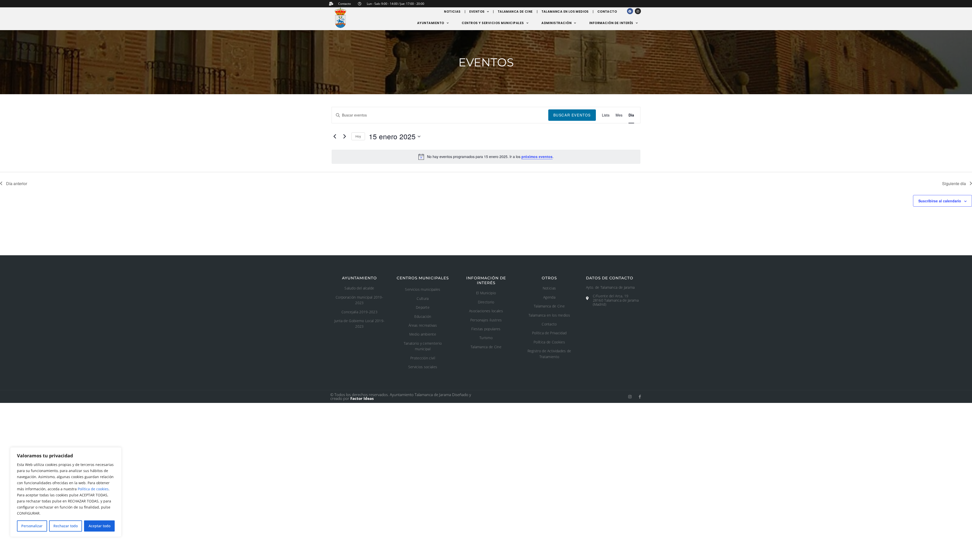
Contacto (607, 11)
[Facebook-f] (640, 397)
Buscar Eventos (572, 115)
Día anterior (16, 183)
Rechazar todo (65, 525)
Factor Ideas (362, 398)
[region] (66, 492)
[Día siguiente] (344, 136)
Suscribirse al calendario (939, 200)
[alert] (486, 157)
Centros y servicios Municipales (493, 23)
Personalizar (32, 525)
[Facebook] (630, 11)
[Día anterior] (335, 136)
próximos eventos (537, 156)
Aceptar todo (99, 525)
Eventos (477, 11)
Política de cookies (93, 488)
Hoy (358, 136)
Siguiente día (954, 183)
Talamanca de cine (515, 11)
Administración (556, 23)
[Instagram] (638, 11)
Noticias (452, 11)
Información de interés (611, 23)
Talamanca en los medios (565, 11)
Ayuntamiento (430, 23)
